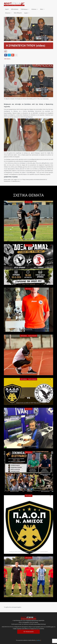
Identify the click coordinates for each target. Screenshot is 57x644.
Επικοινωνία (30, 631)
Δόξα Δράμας (14, 9)
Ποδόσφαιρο (24, 9)
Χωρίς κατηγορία (32, 335)
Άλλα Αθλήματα (18, 12)
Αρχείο (26, 13)
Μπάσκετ (33, 9)
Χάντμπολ (7, 13)
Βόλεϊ (41, 9)
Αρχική (7, 9)
